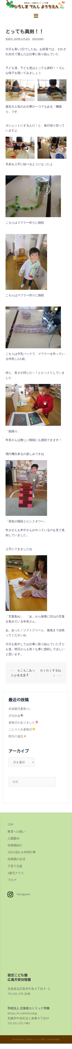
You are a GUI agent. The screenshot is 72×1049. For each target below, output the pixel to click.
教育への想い (16, 831)
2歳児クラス (16, 873)
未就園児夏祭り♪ (19, 709)
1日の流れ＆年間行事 (22, 852)
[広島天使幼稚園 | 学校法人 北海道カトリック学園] (36, 5)
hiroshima (38, 38)
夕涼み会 (14, 715)
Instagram (21, 894)
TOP (10, 824)
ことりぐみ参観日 (20, 729)
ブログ (12, 880)
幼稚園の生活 (16, 859)
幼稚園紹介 (15, 845)
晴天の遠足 (15, 736)
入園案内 (13, 838)
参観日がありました (21, 722)
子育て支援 (15, 866)
